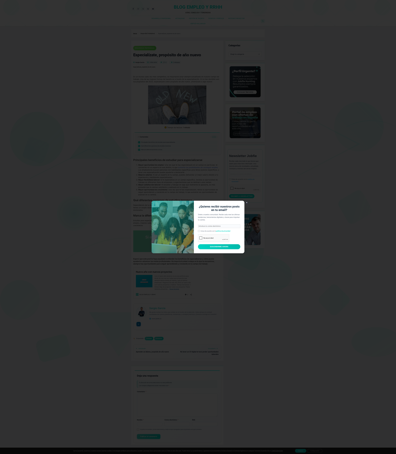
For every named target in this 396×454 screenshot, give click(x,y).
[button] (247, 202)
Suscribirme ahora (219, 247)
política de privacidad (223, 231)
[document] (198, 227)
